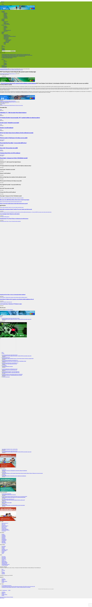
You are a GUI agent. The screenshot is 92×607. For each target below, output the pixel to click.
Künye (3, 580)
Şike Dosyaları (8, 40)
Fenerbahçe (5, 16)
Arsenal (3, 552)
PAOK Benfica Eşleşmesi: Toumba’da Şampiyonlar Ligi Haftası (12, 375)
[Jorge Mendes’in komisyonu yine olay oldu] (6, 493)
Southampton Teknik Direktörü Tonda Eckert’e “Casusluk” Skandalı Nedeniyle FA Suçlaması (16, 587)
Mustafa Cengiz (6, 23)
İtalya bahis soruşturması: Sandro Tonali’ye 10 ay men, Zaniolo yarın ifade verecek (16, 209)
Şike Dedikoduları (8, 39)
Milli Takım (5, 13)
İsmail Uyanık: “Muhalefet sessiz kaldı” (9, 122)
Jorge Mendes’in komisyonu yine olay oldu (9, 494)
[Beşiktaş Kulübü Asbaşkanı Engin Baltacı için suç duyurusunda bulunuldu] (14, 496)
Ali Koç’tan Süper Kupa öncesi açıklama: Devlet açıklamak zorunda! (16, 132)
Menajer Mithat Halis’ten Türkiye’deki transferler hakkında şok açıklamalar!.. (14, 475)
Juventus (3, 551)
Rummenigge (10, 73)
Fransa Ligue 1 (4, 528)
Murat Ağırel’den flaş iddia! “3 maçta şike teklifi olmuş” (13, 143)
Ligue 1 (5, 29)
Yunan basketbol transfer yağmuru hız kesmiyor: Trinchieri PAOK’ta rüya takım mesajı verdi (16, 54)
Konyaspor (3, 541)
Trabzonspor (4, 536)
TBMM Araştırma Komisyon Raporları (10, 36)
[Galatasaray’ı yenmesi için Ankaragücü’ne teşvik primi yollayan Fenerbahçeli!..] (4, 469)
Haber (4, 68)
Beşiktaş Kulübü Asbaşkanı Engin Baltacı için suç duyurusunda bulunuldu (13, 497)
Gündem (8, 69)
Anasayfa (3, 578)
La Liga (5, 25)
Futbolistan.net (4, 590)
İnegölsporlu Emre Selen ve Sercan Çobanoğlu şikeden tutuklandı (12, 294)
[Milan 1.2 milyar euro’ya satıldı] (4, 501)
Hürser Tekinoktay (5, 562)
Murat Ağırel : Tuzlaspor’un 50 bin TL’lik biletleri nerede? (14, 158)
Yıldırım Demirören (7, 24)
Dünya (1, 134)
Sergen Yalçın (4, 559)
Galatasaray (5, 17)
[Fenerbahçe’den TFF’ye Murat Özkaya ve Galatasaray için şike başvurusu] (4, 216)
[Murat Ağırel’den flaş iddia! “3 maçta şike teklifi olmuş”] (11, 371)
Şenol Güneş (4, 557)
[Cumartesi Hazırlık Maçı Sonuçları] (4, 365)
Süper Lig (5, 12)
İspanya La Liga (4, 526)
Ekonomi (3, 19)
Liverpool (3, 548)
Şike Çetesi (7, 41)
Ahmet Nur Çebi (4, 563)
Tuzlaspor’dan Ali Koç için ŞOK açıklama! (10, 153)
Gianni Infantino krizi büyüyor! (6, 585)
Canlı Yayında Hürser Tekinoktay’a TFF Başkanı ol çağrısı (11, 303)
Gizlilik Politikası (4, 581)
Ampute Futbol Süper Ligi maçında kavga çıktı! (9, 369)
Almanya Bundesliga (5, 529)
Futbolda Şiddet (6, 42)
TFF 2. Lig (3, 524)
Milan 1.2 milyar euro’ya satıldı (6, 502)
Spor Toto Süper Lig (5, 523)
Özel (2, 33)
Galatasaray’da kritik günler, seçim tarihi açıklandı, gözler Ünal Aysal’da (13, 505)
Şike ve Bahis (6, 38)
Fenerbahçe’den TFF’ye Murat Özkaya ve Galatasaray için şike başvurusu (14, 218)
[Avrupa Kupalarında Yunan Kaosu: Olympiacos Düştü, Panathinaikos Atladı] (10, 360)
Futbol (3, 32)
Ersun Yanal (4, 558)
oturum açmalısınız (10, 309)
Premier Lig (5, 27)
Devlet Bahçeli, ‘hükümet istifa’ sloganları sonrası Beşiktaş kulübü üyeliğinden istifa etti (17, 299)
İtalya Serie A (4, 527)
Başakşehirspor (4, 539)
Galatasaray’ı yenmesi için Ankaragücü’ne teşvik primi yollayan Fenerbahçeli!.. (14, 470)
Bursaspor (5, 15)
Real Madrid (4, 546)
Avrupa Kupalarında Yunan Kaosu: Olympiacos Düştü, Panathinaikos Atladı (14, 361)
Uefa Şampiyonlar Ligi (7, 30)
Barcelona (3, 547)
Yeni (2, 352)
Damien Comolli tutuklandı (6, 127)
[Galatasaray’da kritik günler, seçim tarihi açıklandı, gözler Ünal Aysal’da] (4, 504)
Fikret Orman (6, 21)
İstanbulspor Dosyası (7, 35)
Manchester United (5, 549)
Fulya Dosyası (6, 34)
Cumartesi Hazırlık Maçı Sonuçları (7, 57)
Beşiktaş (5, 14)
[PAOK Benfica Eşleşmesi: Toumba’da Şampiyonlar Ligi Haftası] (12, 374)
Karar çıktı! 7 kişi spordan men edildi (9, 148)
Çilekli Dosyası (6, 37)
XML (9, 590)
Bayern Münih (4, 550)
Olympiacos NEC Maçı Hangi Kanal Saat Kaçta (9, 363)
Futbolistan (1, 68)
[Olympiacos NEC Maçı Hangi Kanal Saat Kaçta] (10, 362)
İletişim (3, 582)
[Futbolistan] (2, 1)
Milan (3, 553)
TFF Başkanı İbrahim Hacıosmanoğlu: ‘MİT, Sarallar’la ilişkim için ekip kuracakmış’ (20, 117)
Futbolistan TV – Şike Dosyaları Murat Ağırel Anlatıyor (13, 112)
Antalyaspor (4, 538)
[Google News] (2, 103)
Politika (3, 20)
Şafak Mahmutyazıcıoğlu (5, 564)
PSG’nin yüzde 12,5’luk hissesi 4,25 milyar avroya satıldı (13, 137)
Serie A (5, 28)
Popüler (3, 353)
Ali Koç (5, 22)
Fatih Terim (3, 556)
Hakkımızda (4, 579)
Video (5, 43)
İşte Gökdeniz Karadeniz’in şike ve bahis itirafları (10, 449)
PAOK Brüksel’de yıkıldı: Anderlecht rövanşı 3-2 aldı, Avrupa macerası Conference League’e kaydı (17, 55)
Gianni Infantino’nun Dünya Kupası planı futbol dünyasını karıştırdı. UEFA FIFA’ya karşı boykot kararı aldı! (18, 586)
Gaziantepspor (4, 540)
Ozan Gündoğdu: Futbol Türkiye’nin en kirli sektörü (10, 213)
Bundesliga (5, 26)
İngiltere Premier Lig (5, 525)
